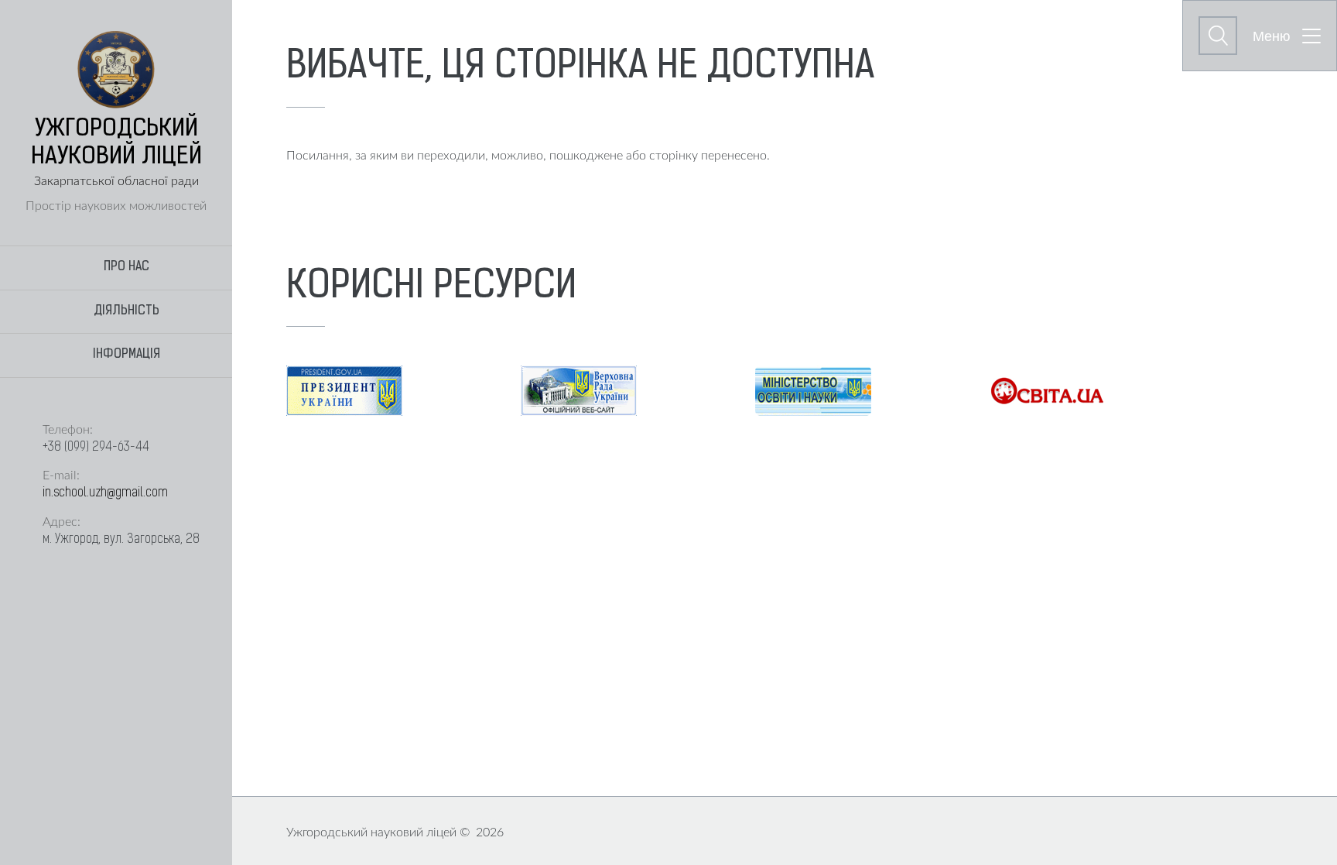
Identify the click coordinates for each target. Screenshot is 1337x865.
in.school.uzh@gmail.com (105, 493)
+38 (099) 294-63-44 (96, 447)
